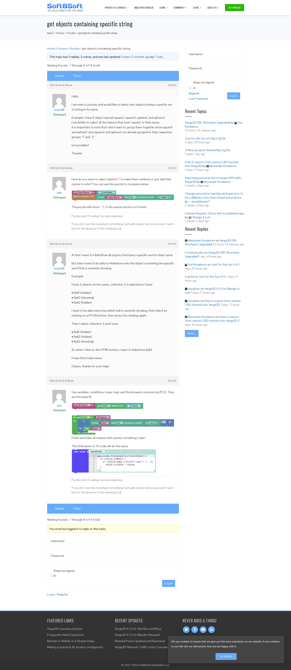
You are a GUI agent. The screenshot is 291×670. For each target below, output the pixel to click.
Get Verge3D (234, 7)
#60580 (172, 85)
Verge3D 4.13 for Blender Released (137, 635)
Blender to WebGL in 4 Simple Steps (70, 641)
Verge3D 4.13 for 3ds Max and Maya (138, 629)
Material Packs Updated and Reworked (140, 641)
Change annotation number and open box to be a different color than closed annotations (214, 195)
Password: (57, 556)
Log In (169, 583)
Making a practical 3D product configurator (75, 647)
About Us (212, 7)
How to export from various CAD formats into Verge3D (213, 303)
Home (51, 48)
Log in (51, 594)
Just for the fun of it (198, 138)
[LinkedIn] (211, 629)
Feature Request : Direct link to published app (214, 213)
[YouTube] (203, 629)
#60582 (172, 168)
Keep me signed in (64, 573)
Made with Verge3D (143, 7)
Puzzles (75, 48)
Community (179, 7)
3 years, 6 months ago (135, 57)
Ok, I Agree (226, 656)
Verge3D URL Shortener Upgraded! (207, 122)
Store (196, 7)
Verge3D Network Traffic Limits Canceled (142, 647)
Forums (62, 48)
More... (191, 333)
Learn (162, 7)
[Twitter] (186, 629)
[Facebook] (194, 629)
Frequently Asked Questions (65, 635)
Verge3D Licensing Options (64, 629)
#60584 (172, 244)
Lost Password (198, 99)
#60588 (172, 381)
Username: (58, 541)
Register (62, 594)
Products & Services (115, 7)
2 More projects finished (201, 150)
